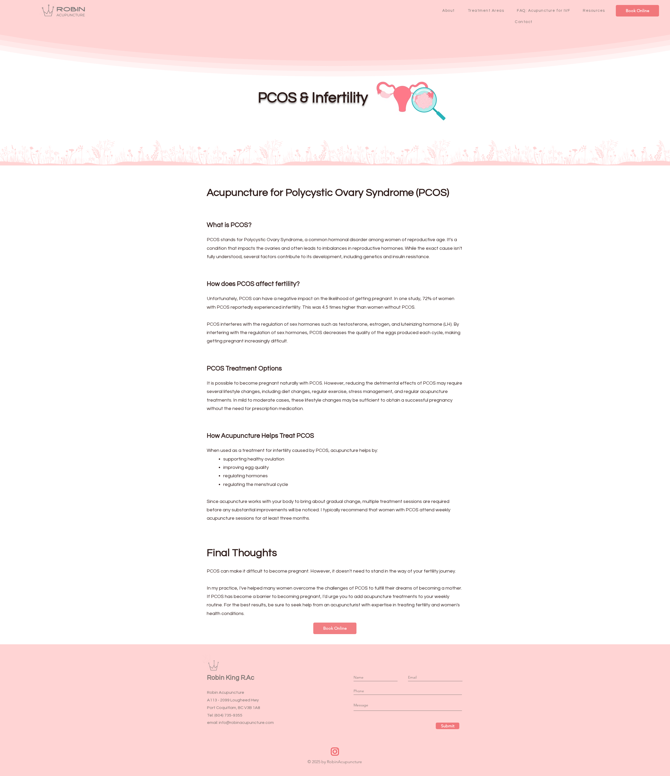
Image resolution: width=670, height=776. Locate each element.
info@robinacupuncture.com (246, 722)
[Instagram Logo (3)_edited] (334, 751)
